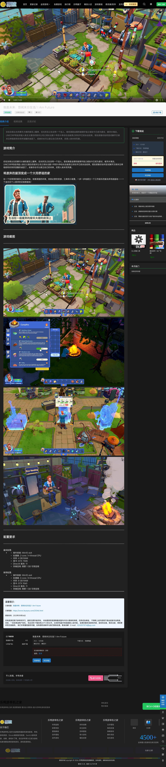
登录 (40, 653)
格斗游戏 (83, 734)
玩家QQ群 (149, 750)
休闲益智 (7, 112)
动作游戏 (55, 738)
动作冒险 (55, 734)
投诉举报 (135, 138)
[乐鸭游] (12, 750)
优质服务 (132, 4)
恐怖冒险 (83, 731)
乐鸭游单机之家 (11, 702)
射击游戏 (83, 728)
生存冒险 (110, 724)
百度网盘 (37, 660)
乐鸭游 (81, 760)
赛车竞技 (110, 734)
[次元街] (94, 750)
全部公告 (148, 223)
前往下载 (158, 112)
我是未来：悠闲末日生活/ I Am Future (27, 605)
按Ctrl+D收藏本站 (154, 706)
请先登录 (159, 163)
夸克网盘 (46, 660)
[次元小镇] (66, 750)
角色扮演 (110, 728)
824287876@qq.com (86, 625)
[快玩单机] (121, 750)
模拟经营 (83, 738)
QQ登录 (136, 199)
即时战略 (83, 724)
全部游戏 (44, 4)
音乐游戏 (110, 738)
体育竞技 (55, 728)
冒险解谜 (55, 731)
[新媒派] (39, 750)
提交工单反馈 (156, 180)
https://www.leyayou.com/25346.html (28, 610)
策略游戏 (110, 731)
